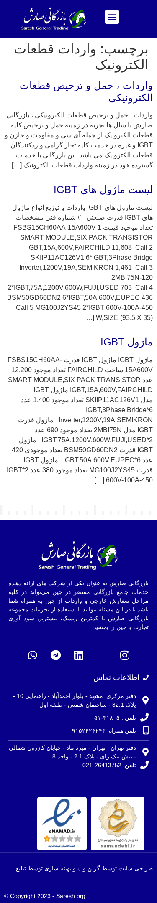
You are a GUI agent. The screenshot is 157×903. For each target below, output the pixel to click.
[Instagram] (124, 655)
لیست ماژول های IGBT (103, 189)
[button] (112, 17)
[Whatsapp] (32, 655)
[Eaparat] (101, 655)
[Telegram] (55, 655)
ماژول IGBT (126, 342)
